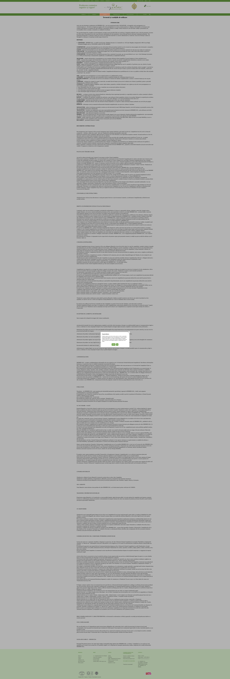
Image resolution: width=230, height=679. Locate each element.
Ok (117, 344)
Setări (113, 344)
